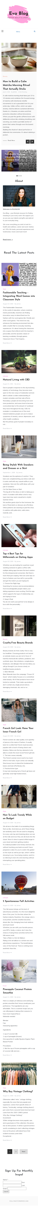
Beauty (5, 643)
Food (4, 76)
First (23, 1186)
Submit (6, 1195)
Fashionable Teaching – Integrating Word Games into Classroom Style (18, 161)
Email (5, 1192)
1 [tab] (17, 179)
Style (6, 154)
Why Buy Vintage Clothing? (18, 1095)
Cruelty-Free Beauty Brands (18, 646)
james (16, 95)
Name (5, 1183)
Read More (11, 144)
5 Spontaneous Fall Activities (18, 905)
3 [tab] (20, 179)
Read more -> (8, 243)
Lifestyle (5, 380)
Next (32, 145)
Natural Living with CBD (16, 383)
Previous (28, 145)
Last (23, 1189)
